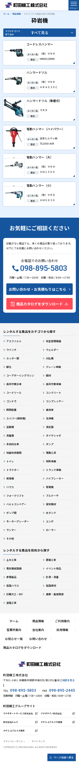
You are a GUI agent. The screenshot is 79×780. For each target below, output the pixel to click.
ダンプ (50, 444)
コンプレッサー (55, 401)
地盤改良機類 (13, 452)
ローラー (51, 530)
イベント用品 (53, 568)
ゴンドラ (11, 401)
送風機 (10, 427)
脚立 (8, 367)
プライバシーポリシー (14, 741)
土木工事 (11, 560)
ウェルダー (52, 349)
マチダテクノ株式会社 (51, 713)
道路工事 (11, 602)
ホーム (6, 13)
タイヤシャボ (53, 435)
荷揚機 (10, 478)
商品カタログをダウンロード (39, 303)
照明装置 (11, 409)
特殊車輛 (51, 461)
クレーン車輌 (53, 367)
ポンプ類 (11, 512)
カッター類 (12, 358)
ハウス (10, 487)
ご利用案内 (62, 621)
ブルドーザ (52, 495)
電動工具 (51, 452)
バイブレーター (55, 478)
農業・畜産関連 (55, 594)
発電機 (50, 487)
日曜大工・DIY (14, 594)
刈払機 (50, 358)
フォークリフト (15, 495)
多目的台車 (12, 444)
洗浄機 (50, 418)
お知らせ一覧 (14, 639)
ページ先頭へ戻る (64, 757)
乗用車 (50, 409)
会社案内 (38, 630)
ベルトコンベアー (16, 504)
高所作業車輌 (53, 384)
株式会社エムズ (10, 721)
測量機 (10, 435)
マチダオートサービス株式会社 (18, 713)
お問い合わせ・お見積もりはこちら (37, 289)
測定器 (50, 427)
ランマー (11, 530)
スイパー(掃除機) (16, 418)
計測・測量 (52, 577)
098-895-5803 (43, 268)
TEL (19, 690)
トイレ (10, 461)
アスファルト (13, 341)
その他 (10, 538)
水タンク (51, 512)
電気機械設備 (13, 568)
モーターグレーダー (17, 521)
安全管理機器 (53, 341)
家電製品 (11, 577)
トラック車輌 (53, 470)
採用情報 (62, 630)
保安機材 (51, 504)
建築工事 (51, 560)
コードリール (13, 392)
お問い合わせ (38, 639)
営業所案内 (14, 630)
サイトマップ (38, 741)
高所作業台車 (13, 384)
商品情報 (16, 13)
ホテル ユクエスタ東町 (14, 730)
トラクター (12, 470)
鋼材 (48, 375)
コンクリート (53, 392)
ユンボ (50, 521)
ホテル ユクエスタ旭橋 (51, 721)
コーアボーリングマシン (20, 375)
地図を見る (68, 680)
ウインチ (11, 349)
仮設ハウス (12, 585)
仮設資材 (51, 585)
